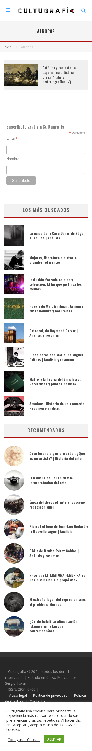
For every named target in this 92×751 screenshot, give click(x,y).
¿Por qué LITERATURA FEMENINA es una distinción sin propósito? (57, 577)
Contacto (37, 701)
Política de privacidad (50, 695)
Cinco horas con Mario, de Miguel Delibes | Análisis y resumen (56, 357)
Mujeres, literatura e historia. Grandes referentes (53, 260)
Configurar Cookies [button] (24, 739)
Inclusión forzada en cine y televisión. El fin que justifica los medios (55, 284)
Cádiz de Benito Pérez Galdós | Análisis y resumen (54, 553)
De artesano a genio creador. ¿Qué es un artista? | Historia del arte (57, 456)
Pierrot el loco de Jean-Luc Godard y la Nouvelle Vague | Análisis (58, 529)
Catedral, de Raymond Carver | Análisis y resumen (53, 333)
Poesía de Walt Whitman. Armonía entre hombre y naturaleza (56, 308)
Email (11, 138)
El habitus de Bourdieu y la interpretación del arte (51, 480)
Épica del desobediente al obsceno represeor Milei (57, 504)
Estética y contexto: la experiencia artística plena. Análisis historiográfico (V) (59, 74)
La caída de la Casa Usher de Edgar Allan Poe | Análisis (57, 235)
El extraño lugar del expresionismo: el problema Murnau (57, 602)
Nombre (12, 159)
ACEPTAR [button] (54, 739)
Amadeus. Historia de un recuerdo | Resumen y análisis (57, 406)
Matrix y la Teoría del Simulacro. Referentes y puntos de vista (55, 381)
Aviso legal (18, 695)
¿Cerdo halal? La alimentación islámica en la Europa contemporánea (53, 626)
